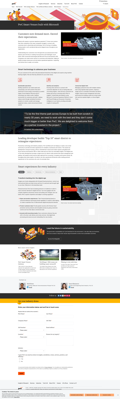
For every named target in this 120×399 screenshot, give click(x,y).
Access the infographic (54, 238)
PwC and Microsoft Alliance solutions (44, 6)
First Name (21, 314)
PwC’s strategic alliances (29, 6)
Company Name (23, 320)
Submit (21, 373)
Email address (50, 327)
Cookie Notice (17, 397)
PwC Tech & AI (19, 6)
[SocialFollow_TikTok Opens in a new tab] (69, 296)
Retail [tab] (60, 172)
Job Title (49, 320)
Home (13, 6)
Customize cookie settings (77, 394)
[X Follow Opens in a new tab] (63, 296)
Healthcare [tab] (29, 172)
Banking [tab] (21, 172)
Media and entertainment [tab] (50, 172)
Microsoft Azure (57, 6)
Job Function (22, 327)
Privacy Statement (48, 367)
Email (30, 287)
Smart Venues (65, 6)
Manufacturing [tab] (38, 172)
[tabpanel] (60, 198)
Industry (20, 348)
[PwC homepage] (14, 3)
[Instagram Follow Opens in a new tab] (67, 296)
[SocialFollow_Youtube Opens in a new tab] (65, 296)
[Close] (118, 395)
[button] (81, 43)
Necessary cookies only (92, 394)
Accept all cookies (107, 394)
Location (21, 334)
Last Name (49, 314)
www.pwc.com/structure (49, 389)
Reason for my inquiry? (52, 334)
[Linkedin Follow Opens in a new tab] (27, 287)
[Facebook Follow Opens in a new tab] (61, 296)
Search (106, 3)
